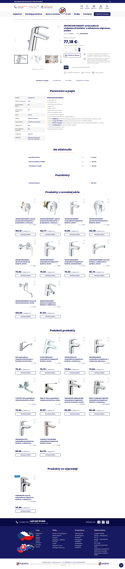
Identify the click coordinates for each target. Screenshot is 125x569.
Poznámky (68, 80)
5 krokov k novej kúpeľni (59, 533)
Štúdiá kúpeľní (79, 535)
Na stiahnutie (57, 80)
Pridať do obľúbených (73, 72)
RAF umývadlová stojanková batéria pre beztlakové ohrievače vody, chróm (24, 359)
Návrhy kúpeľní (56, 535)
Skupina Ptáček (38, 538)
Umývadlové (54, 19)
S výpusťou (36, 139)
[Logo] (62, 11)
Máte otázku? (99, 72)
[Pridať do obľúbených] (35, 200)
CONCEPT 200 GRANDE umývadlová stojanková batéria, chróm (49, 441)
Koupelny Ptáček (99, 533)
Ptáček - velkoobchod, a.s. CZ (101, 536)
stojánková (31, 98)
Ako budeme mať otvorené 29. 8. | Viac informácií (28, 1)
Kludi (59, 363)
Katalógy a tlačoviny (58, 547)
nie (29, 110)
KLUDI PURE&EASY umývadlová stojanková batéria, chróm (49, 359)
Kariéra (38, 547)
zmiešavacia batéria (34, 122)
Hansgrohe (82, 404)
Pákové (30, 137)
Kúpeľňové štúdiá (39, 534)
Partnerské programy (78, 546)
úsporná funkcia (33, 118)
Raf (35, 363)
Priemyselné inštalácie (78, 540)
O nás (68, 14)
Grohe (71, 34)
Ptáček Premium (38, 542)
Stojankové (36, 137)
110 (29, 105)
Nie (29, 129)
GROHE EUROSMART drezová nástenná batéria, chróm (25, 302)
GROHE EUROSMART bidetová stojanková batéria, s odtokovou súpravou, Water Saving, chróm (49, 303)
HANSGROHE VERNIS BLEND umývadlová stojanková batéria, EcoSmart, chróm (74, 400)
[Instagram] (104, 522)
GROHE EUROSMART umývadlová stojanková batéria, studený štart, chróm (74, 262)
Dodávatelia (78, 543)
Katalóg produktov (33, 14)
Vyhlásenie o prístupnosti (101, 549)
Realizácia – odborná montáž (58, 540)
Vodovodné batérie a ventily (40, 19)
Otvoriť (93, 157)
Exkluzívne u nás (57, 545)
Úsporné (30, 139)
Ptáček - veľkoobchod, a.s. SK (101, 540)
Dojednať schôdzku (102, 14)
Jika (59, 404)
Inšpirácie (17, 14)
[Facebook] (99, 522)
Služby (77, 14)
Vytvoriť (93, 183)
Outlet (54, 543)
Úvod (15, 19)
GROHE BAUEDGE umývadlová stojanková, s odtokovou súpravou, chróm (99, 359)
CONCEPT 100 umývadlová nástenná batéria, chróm (25, 399)
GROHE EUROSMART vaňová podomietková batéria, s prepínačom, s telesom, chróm (25, 221)
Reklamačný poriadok (100, 551)
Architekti (78, 537)
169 (29, 125)
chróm (30, 115)
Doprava (54, 537)
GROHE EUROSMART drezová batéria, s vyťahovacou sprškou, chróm (99, 262)
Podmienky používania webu (100, 546)
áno (29, 101)
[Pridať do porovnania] (35, 202)
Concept (34, 404)
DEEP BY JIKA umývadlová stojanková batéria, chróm (50, 399)
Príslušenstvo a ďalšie (82, 80)
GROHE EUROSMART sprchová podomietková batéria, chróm (98, 221)
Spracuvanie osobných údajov (101, 554)
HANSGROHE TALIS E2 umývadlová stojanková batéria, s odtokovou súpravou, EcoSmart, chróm (24, 498)
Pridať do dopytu (73, 55)
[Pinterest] (107, 522)
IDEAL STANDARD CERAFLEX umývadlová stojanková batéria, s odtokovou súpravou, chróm (98, 400)
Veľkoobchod (79, 533)
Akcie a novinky (53, 14)
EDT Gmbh (97, 543)
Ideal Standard (106, 404)
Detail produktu (26, 234)
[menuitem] (21, 59)
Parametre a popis (42, 80)
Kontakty (87, 14)
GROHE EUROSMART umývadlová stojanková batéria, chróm (74, 221)
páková (30, 134)
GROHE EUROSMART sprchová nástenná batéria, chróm (22, 262)
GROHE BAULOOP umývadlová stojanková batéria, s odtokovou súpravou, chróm (74, 359)
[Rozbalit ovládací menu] (121, 565)
